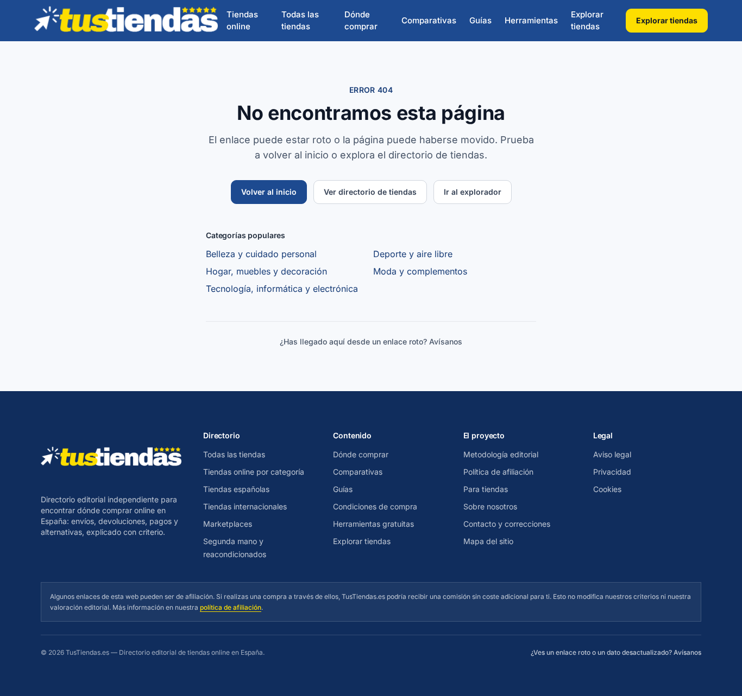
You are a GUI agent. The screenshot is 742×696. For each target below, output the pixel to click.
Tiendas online (242, 20)
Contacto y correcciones (506, 523)
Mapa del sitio (488, 541)
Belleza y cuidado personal (261, 253)
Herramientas (531, 20)
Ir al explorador (472, 191)
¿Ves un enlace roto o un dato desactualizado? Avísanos (616, 652)
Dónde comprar (361, 20)
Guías (480, 20)
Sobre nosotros (490, 506)
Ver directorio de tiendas (370, 191)
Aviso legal (612, 454)
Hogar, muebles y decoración (266, 271)
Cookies (607, 489)
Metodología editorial (500, 454)
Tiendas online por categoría (253, 471)
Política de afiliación (498, 471)
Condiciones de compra (375, 506)
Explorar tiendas (587, 20)
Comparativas (428, 20)
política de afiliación (230, 607)
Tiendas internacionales (245, 506)
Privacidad (612, 471)
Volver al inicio (269, 191)
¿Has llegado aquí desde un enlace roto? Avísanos (371, 341)
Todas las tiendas (300, 20)
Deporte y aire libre (412, 253)
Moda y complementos (420, 271)
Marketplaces (227, 523)
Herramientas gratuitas (373, 523)
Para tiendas (485, 489)
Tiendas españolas (236, 489)
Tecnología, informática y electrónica (282, 288)
